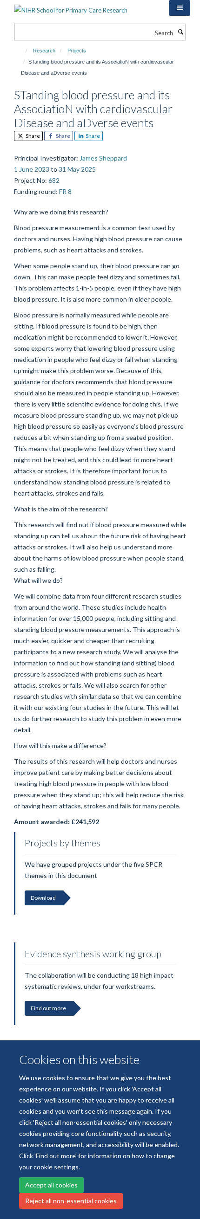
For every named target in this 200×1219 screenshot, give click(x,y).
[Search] (180, 32)
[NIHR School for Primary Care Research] (70, 7)
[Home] (22, 50)
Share (32, 135)
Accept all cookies (51, 1185)
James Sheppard (103, 158)
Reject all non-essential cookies (71, 1201)
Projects (76, 50)
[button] (179, 8)
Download (43, 897)
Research (44, 50)
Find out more (48, 1008)
